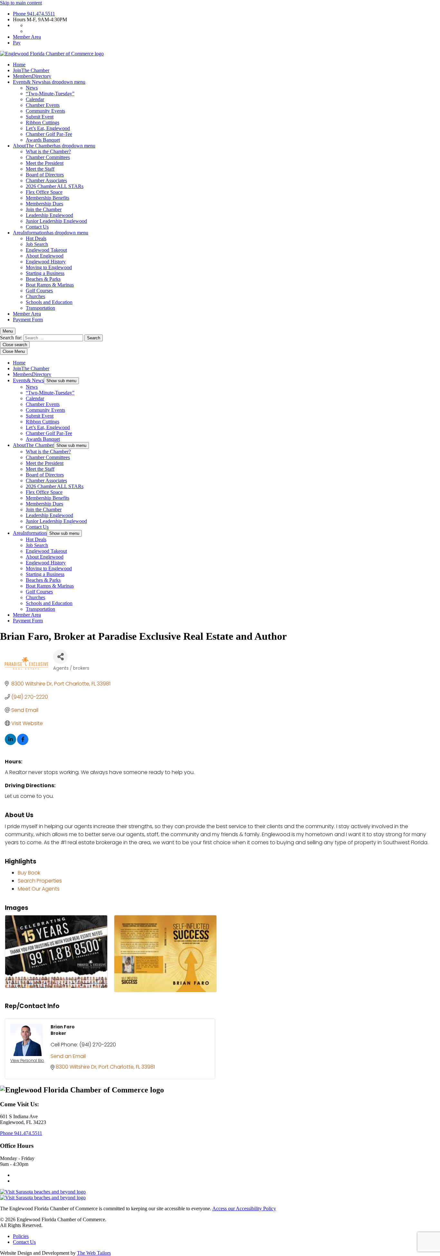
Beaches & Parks (43, 279)
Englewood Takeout (46, 250)
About (54, 145)
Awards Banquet (43, 140)
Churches (35, 296)
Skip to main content (21, 2)
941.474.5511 (34, 13)
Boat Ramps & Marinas (50, 285)
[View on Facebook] (22, 743)
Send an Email (68, 1056)
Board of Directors (45, 174)
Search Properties (40, 880)
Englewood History (46, 261)
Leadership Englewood (49, 215)
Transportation (40, 308)
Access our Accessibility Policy (244, 1208)
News (32, 87)
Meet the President (44, 163)
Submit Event (39, 116)
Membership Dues (44, 203)
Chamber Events (43, 105)
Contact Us (37, 227)
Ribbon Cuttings (42, 122)
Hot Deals (36, 238)
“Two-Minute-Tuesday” (50, 93)
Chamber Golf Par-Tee (49, 134)
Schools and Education (49, 302)
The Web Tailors (94, 1253)
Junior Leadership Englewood (56, 221)
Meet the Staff (40, 169)
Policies (21, 1236)
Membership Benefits (47, 198)
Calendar (35, 99)
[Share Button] (60, 656)
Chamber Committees (48, 157)
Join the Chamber (44, 209)
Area (50, 232)
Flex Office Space (44, 192)
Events (49, 82)
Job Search (37, 244)
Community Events (45, 111)
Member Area (27, 37)
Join (31, 70)
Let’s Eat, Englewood (48, 128)
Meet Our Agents (39, 888)
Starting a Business (45, 273)
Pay (17, 42)
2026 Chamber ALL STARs (54, 186)
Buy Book (29, 872)
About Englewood (44, 256)
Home (19, 64)
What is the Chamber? (48, 151)
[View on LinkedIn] (10, 743)
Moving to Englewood (49, 267)
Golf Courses (39, 290)
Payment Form (28, 319)
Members (32, 76)
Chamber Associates (46, 180)
